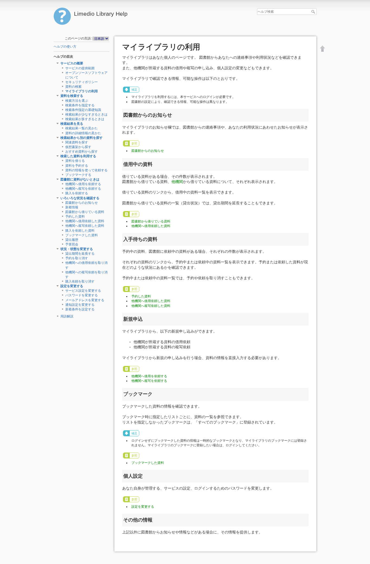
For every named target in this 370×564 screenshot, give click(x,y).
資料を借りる (75, 161)
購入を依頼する (76, 193)
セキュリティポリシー (81, 82)
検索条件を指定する (80, 105)
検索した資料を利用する (78, 156)
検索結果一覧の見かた (81, 128)
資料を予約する (76, 166)
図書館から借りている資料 (84, 212)
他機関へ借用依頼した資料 (84, 221)
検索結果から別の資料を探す (81, 138)
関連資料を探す (76, 142)
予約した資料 (75, 216)
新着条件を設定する (80, 309)
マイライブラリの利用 (81, 91)
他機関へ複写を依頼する (83, 189)
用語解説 (66, 316)
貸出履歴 (71, 240)
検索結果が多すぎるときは (84, 119)
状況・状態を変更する (76, 249)
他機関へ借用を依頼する (83, 184)
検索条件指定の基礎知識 (83, 110)
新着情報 (71, 207)
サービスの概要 (71, 63)
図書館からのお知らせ (81, 203)
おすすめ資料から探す (81, 151)
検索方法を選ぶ (76, 101)
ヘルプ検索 (313, 12)
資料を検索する (71, 96)
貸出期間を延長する (80, 253)
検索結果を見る (71, 124)
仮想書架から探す (78, 147)
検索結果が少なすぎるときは (86, 114)
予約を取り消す (76, 258)
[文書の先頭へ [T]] (322, 48)
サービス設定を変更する (83, 291)
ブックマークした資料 (81, 235)
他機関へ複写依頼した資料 (84, 226)
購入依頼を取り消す (80, 281)
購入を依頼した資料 (80, 230)
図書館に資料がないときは (79, 179)
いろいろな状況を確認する (79, 198)
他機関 (177, 181)
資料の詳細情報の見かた (83, 133)
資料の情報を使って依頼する (86, 170)
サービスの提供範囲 (80, 68)
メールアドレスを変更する (84, 300)
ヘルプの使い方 (65, 46)
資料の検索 (73, 86)
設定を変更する (71, 286)
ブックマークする (78, 175)
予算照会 (71, 244)
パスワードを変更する (81, 295)
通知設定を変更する (80, 305)
